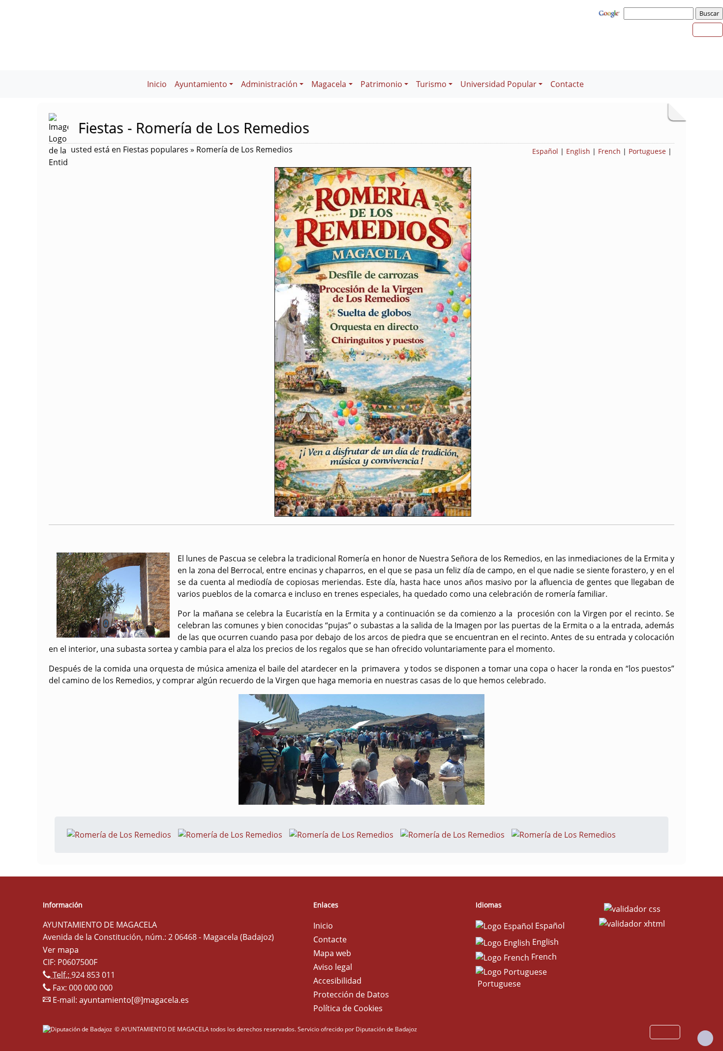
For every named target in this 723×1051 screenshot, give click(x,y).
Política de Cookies (348, 1008)
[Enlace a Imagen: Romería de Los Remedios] (119, 833)
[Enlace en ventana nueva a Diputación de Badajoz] (79, 1029)
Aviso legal (332, 967)
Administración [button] (269, 84)
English (578, 151)
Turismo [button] (431, 84)
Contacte (567, 84)
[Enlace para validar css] (632, 908)
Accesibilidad (337, 980)
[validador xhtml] (632, 922)
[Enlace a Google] (610, 12)
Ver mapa (61, 949)
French (609, 151)
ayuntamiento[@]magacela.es (134, 999)
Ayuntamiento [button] (201, 84)
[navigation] (660, 13)
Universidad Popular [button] (498, 84)
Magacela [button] (328, 84)
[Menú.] (139, 78)
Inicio (157, 84)
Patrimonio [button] (381, 84)
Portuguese (647, 151)
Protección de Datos (351, 994)
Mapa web (332, 953)
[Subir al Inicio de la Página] (705, 1038)
